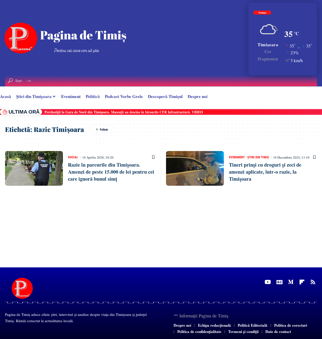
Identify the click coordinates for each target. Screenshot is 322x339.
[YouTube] (267, 282)
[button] (316, 112)
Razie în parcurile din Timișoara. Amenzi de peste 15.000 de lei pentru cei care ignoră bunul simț (111, 171)
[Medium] (291, 282)
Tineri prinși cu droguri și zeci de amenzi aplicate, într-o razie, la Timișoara (265, 171)
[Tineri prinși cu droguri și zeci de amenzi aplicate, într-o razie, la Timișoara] (195, 168)
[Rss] (313, 282)
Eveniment (237, 157)
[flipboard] (302, 282)
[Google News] (279, 282)
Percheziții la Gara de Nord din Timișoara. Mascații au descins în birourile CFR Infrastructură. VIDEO (124, 112)
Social (73, 157)
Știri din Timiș (258, 157)
